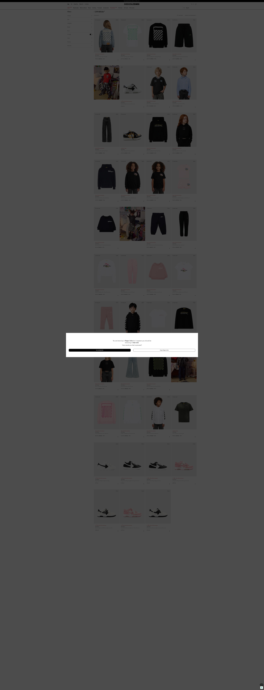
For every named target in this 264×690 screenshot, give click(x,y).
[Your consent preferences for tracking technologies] (261, 687)
